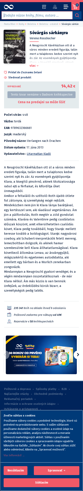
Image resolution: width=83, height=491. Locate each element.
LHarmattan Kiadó (39, 154)
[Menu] (66, 7)
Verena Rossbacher (43, 38)
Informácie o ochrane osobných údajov (30, 404)
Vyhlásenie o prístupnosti (21, 409)
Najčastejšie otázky (16, 394)
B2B (64, 389)
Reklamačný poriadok (18, 399)
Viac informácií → (14, 455)
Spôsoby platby (46, 389)
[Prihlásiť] (55, 7)
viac (33, 66)
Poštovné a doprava (17, 389)
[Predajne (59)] (44, 7)
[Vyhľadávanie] (77, 15)
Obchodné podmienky (48, 394)
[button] (16, 470)
